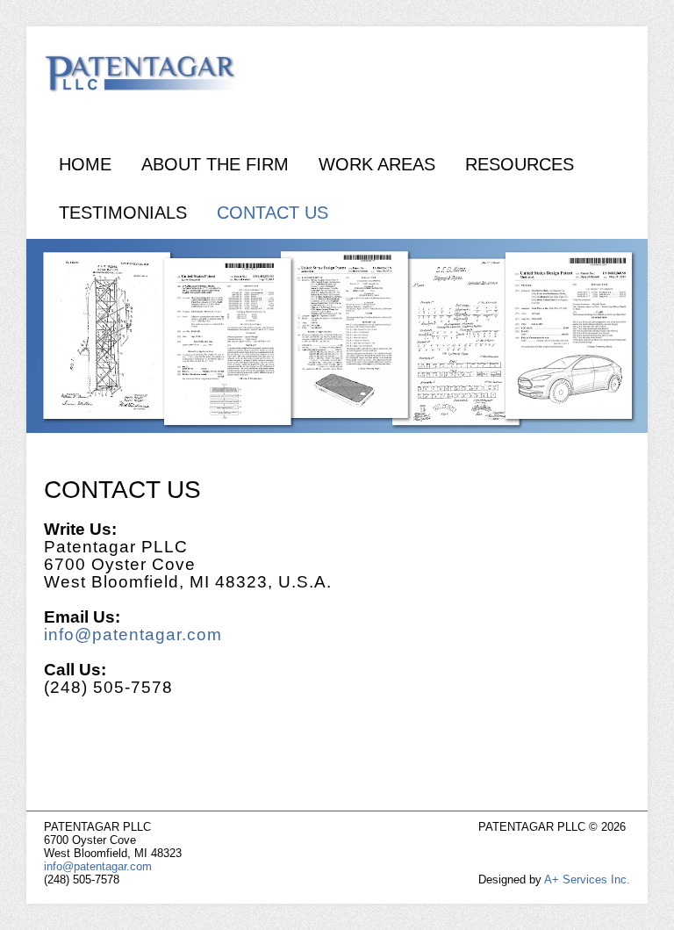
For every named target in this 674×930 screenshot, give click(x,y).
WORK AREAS (377, 164)
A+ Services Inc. (587, 879)
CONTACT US (272, 212)
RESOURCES (519, 164)
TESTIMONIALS (123, 212)
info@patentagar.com (133, 634)
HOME (85, 164)
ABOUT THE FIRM (215, 164)
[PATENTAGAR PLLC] (153, 79)
